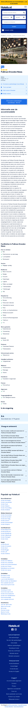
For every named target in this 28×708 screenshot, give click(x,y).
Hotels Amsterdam (6, 515)
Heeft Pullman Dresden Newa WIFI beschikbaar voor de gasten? (11, 461)
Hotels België (14, 666)
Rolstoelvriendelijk (6, 597)
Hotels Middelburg (6, 533)
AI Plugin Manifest (9, 706)
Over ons (14, 691)
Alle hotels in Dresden (9, 90)
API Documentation (13, 705)
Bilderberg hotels (5, 614)
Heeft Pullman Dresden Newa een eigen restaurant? (13, 466)
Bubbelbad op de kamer (7, 568)
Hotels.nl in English (14, 671)
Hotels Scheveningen (7, 522)
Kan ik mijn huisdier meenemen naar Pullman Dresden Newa (12, 476)
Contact (14, 683)
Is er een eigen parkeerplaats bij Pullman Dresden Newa (11, 481)
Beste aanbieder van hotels (14, 694)
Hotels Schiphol (5, 524)
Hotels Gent (4, 548)
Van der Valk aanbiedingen (14, 640)
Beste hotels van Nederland (8, 581)
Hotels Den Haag (5, 519)
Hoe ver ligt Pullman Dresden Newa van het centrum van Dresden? (13, 456)
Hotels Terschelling (6, 508)
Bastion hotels (5, 612)
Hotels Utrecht (5, 520)
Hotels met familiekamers (8, 595)
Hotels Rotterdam (6, 517)
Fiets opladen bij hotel (7, 583)
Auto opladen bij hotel (7, 599)
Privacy (14, 686)
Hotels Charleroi (5, 553)
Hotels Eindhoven (6, 531)
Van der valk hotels (6, 604)
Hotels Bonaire (14, 669)
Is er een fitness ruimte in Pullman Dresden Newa (11, 471)
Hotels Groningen (6, 500)
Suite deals (14, 643)
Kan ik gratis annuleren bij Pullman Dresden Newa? (11, 446)
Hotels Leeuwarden (6, 502)
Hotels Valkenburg (6, 535)
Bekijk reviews (7, 93)
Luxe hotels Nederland (7, 579)
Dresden (9, 35)
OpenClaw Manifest (18, 706)
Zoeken (14, 26)
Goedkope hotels (6, 590)
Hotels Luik (4, 551)
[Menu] (25, 6)
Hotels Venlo (4, 539)
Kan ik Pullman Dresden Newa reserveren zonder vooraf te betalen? (12, 436)
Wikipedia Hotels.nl (14, 699)
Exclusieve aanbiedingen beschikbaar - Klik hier (15, 101)
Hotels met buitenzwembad (9, 564)
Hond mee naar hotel (7, 592)
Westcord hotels (5, 606)
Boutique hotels (5, 575)
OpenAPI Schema (22, 705)
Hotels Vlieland (5, 506)
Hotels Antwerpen (6, 546)
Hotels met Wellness (6, 561)
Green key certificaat (14, 651)
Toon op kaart (7, 87)
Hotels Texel (4, 504)
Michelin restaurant (14, 656)
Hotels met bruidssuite (7, 593)
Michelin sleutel (14, 653)
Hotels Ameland (5, 510)
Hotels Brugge (5, 550)
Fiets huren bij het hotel (7, 584)
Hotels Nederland (14, 663)
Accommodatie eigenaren (14, 681)
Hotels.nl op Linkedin (14, 696)
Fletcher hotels (5, 610)
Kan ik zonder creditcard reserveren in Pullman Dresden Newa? (12, 432)
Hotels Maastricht (6, 529)
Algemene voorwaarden (14, 688)
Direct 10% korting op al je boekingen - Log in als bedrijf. (14, 2)
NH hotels (3, 608)
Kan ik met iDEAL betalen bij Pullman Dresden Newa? (12, 451)
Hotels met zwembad (7, 562)
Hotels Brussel (5, 544)
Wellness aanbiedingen (14, 645)
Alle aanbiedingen (14, 637)
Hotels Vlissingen (5, 537)
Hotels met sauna (6, 570)
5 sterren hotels (5, 577)
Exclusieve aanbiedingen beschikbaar (13, 84)
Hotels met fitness (6, 566)
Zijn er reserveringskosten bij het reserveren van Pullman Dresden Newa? (13, 441)
